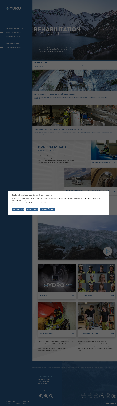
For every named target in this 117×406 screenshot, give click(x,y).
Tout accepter (18, 209)
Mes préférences (47, 209)
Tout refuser (32, 209)
